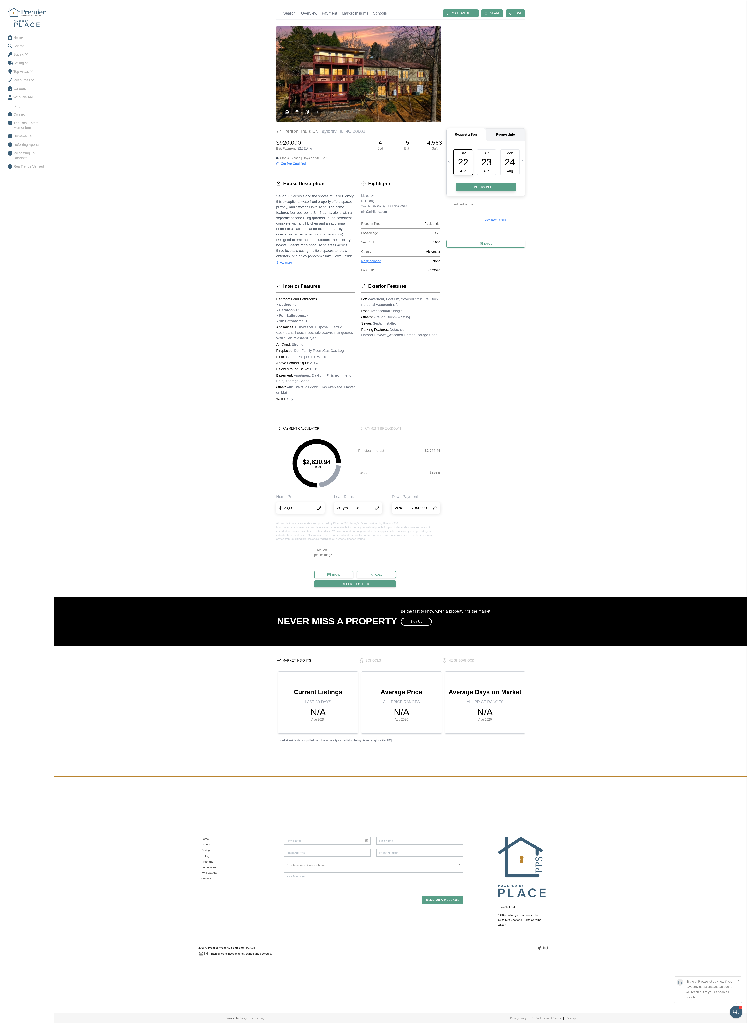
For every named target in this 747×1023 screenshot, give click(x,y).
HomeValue (22, 136)
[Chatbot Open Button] (736, 1012)
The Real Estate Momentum (26, 125)
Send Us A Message (442, 899)
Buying (18, 54)
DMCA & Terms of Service (546, 1018)
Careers (19, 89)
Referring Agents (26, 145)
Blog (16, 106)
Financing (207, 861)
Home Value (208, 867)
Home (18, 37)
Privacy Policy (518, 1018)
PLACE (250, 947)
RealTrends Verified (28, 166)
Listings (206, 844)
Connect (19, 114)
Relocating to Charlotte (24, 155)
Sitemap (571, 1018)
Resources (21, 80)
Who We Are (23, 97)
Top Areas (21, 72)
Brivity (243, 1018)
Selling (18, 63)
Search (19, 46)
